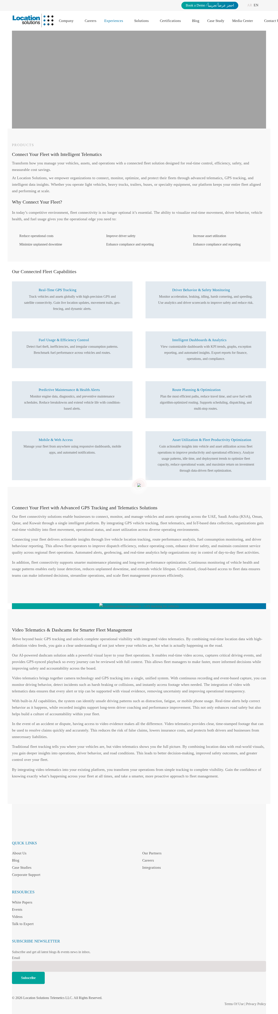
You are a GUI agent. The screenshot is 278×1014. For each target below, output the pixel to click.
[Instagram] (24, 830)
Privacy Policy (256, 1004)
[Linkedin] (33, 830)
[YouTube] (42, 830)
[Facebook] (14, 830)
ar (249, 5)
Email (16, 958)
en (256, 5)
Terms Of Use (234, 1004)
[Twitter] (52, 830)
